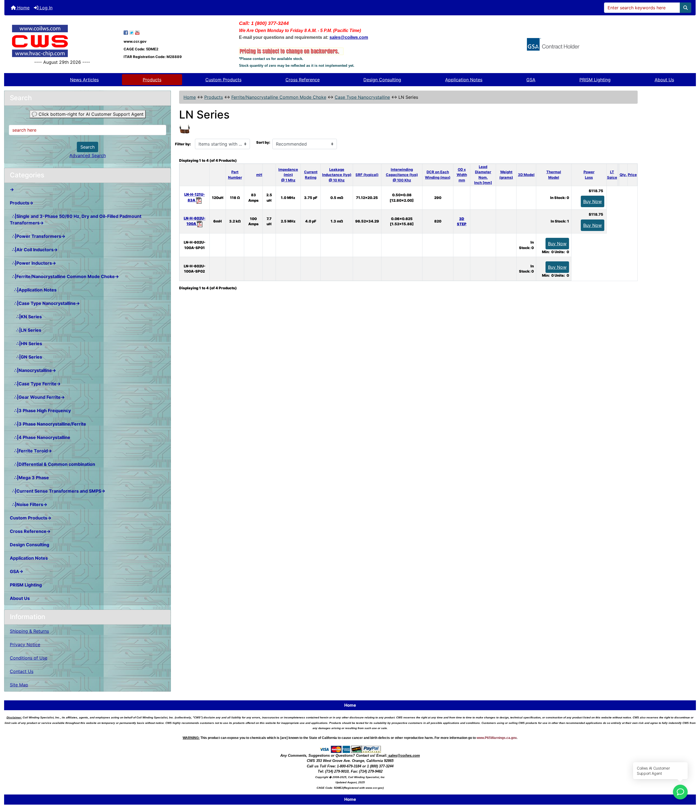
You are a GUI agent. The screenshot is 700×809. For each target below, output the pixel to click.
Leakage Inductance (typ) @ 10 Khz (336, 174)
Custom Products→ (30, 518)
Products (152, 79)
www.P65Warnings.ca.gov (497, 738)
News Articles (84, 79)
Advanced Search (87, 155)
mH (259, 174)
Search (87, 147)
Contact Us (21, 671)
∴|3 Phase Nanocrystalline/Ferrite (48, 424)
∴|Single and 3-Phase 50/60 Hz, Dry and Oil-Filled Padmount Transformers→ (75, 219)
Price (632, 174)
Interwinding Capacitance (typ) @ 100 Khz (402, 174)
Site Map (19, 684)
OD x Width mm (462, 174)
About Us (664, 79)
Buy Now (592, 201)
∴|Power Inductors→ (33, 263)
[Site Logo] (61, 41)
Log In (45, 7)
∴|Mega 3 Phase (29, 477)
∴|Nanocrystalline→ (33, 370)
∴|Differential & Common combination (52, 464)
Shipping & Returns (29, 631)
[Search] (685, 7)
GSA (530, 79)
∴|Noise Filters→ (28, 504)
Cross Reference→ (30, 531)
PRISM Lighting (595, 79)
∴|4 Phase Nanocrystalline (40, 437)
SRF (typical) (366, 174)
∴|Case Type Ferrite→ (35, 383)
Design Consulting (382, 79)
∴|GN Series (26, 357)
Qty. (623, 174)
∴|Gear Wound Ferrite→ (37, 397)
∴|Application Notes (33, 290)
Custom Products (223, 79)
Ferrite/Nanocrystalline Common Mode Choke (278, 97)
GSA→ (16, 571)
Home (23, 7)
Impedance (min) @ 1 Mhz (288, 174)
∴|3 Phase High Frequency (40, 410)
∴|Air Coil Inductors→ (34, 249)
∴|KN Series (26, 316)
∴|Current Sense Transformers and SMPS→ (57, 491)
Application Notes (463, 79)
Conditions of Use (28, 658)
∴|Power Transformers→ (37, 236)
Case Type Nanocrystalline (362, 97)
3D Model (526, 174)
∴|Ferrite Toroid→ (31, 450)
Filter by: (183, 144)
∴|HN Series (26, 343)
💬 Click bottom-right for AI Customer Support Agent (88, 114)
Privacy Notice (25, 644)
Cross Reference (302, 79)
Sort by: (263, 142)
